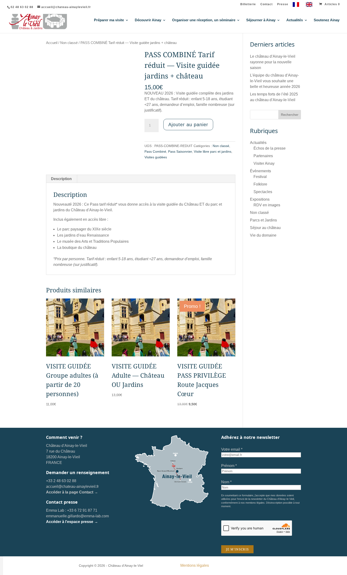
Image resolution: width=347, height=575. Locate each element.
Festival (260, 177)
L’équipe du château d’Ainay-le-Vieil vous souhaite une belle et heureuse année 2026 (275, 81)
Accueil (51, 43)
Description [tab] (61, 179)
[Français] (297, 5)
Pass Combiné (155, 151)
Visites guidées (155, 157)
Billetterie (248, 4)
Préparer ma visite (109, 20)
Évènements (260, 171)
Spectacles (263, 192)
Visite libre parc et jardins (212, 151)
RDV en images (267, 205)
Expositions (260, 199)
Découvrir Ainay (148, 20)
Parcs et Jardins (263, 220)
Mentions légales (194, 565)
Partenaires (263, 156)
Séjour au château (265, 228)
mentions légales (255, 502)
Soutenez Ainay (326, 20)
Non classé (69, 43)
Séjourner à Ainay (260, 20)
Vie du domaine (263, 235)
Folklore (260, 184)
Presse (282, 4)
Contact (266, 4)
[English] (310, 5)
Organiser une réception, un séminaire (203, 20)
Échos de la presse (270, 148)
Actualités (294, 20)
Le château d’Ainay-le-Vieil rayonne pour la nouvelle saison (272, 62)
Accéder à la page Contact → (72, 492)
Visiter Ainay (264, 163)
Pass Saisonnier (180, 151)
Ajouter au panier (188, 124)
